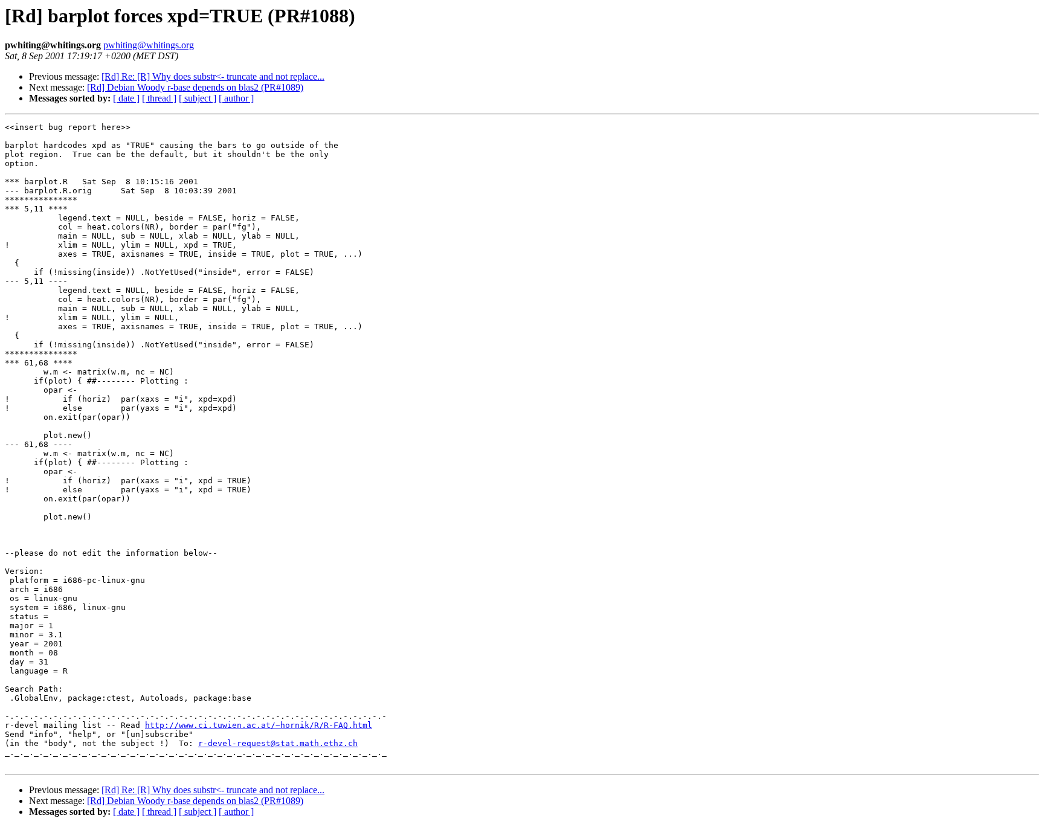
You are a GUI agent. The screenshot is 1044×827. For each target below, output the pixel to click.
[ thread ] (159, 98)
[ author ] (236, 98)
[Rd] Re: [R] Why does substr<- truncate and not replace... (213, 76)
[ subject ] (197, 98)
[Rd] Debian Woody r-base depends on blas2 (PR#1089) (195, 87)
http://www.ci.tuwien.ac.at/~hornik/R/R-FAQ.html (258, 725)
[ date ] (126, 98)
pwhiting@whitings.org (148, 45)
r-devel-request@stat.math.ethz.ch (278, 743)
